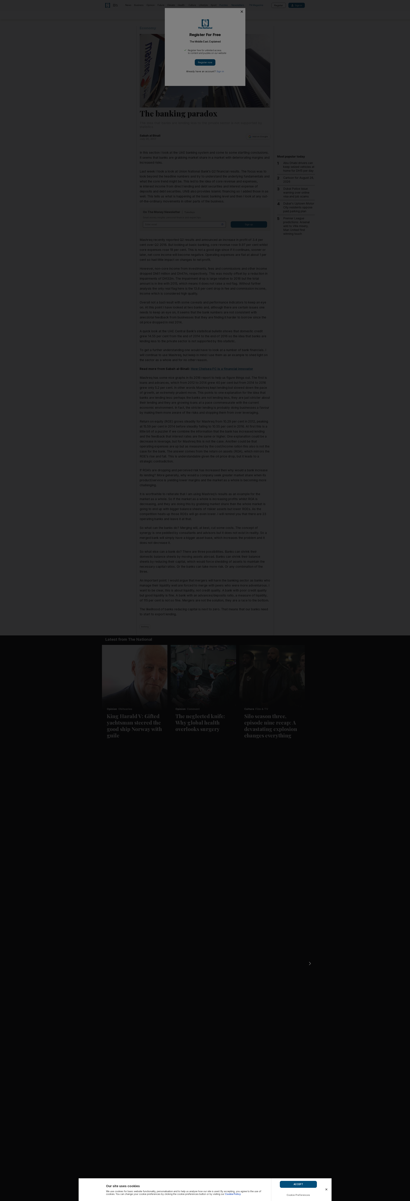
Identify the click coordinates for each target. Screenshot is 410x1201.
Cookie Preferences (298, 1195)
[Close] (326, 1189)
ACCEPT (298, 1184)
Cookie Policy (233, 1194)
